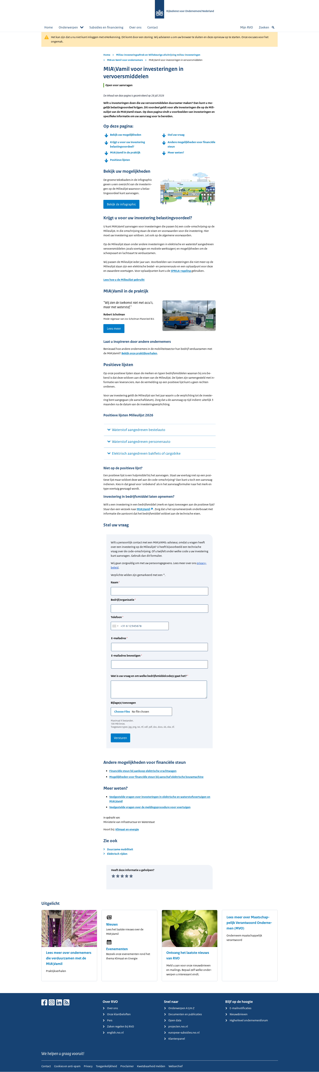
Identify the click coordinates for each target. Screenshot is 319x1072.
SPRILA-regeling (181, 271)
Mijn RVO (246, 27)
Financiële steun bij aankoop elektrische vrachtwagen (142, 771)
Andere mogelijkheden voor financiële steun (191, 144)
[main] (159, 512)
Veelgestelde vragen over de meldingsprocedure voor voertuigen (150, 807)
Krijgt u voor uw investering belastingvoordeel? (127, 144)
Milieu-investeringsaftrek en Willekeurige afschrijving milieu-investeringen (158, 54)
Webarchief (176, 1066)
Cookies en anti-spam (67, 1066)
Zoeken (264, 27)
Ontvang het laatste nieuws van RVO (187, 956)
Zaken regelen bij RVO (120, 1026)
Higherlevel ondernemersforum (249, 1020)
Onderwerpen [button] (68, 27)
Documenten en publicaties (185, 1014)
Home (48, 27)
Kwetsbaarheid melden (151, 1066)
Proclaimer (127, 1066)
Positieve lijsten (120, 160)
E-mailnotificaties (240, 1008)
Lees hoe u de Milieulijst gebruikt (124, 279)
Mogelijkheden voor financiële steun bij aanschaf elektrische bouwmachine (156, 777)
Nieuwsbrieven (239, 1014)
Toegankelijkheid (106, 1066)
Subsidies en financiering (106, 27)
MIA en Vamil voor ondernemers (125, 60)
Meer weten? (176, 152)
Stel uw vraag (176, 134)
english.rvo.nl (115, 1032)
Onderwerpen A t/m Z (181, 1008)
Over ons (135, 27)
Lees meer (114, 329)
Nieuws (112, 924)
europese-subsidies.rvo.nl (184, 1032)
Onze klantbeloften (119, 1014)
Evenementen (117, 949)
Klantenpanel (176, 1038)
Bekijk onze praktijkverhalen (139, 353)
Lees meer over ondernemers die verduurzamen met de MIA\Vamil (68, 958)
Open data (174, 1020)
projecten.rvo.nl (178, 1026)
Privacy (88, 1066)
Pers (109, 1020)
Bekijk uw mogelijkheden (125, 134)
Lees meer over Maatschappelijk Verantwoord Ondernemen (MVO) (249, 923)
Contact (152, 27)
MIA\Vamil (143, 509)
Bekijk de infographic (121, 204)
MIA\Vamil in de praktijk (125, 152)
